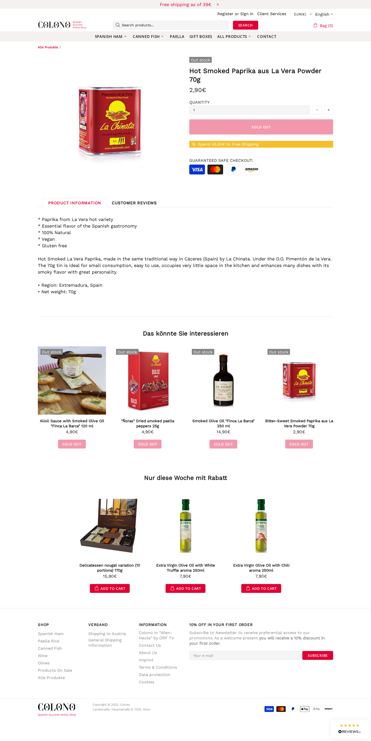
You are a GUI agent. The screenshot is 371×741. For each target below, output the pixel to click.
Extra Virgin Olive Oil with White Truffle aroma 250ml (185, 568)
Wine (42, 655)
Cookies (146, 682)
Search (245, 25)
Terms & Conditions (158, 667)
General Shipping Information (105, 643)
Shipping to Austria (107, 633)
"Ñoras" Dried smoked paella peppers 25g (147, 423)
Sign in (246, 13)
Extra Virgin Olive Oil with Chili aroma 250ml (261, 568)
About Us (148, 652)
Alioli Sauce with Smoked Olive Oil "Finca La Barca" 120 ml (72, 423)
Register (225, 13)
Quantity (199, 102)
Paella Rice (48, 641)
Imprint (146, 660)
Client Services (271, 13)
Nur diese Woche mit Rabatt (185, 477)
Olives (43, 663)
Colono (46, 25)
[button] (349, 729)
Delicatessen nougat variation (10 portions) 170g (110, 568)
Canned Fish (50, 648)
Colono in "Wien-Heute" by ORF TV (156, 635)
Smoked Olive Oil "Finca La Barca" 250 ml (223, 423)
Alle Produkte (48, 47)
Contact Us (150, 645)
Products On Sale (55, 670)
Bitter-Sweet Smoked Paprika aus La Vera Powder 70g (299, 423)
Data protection (154, 674)
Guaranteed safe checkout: (221, 160)
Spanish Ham (51, 633)
